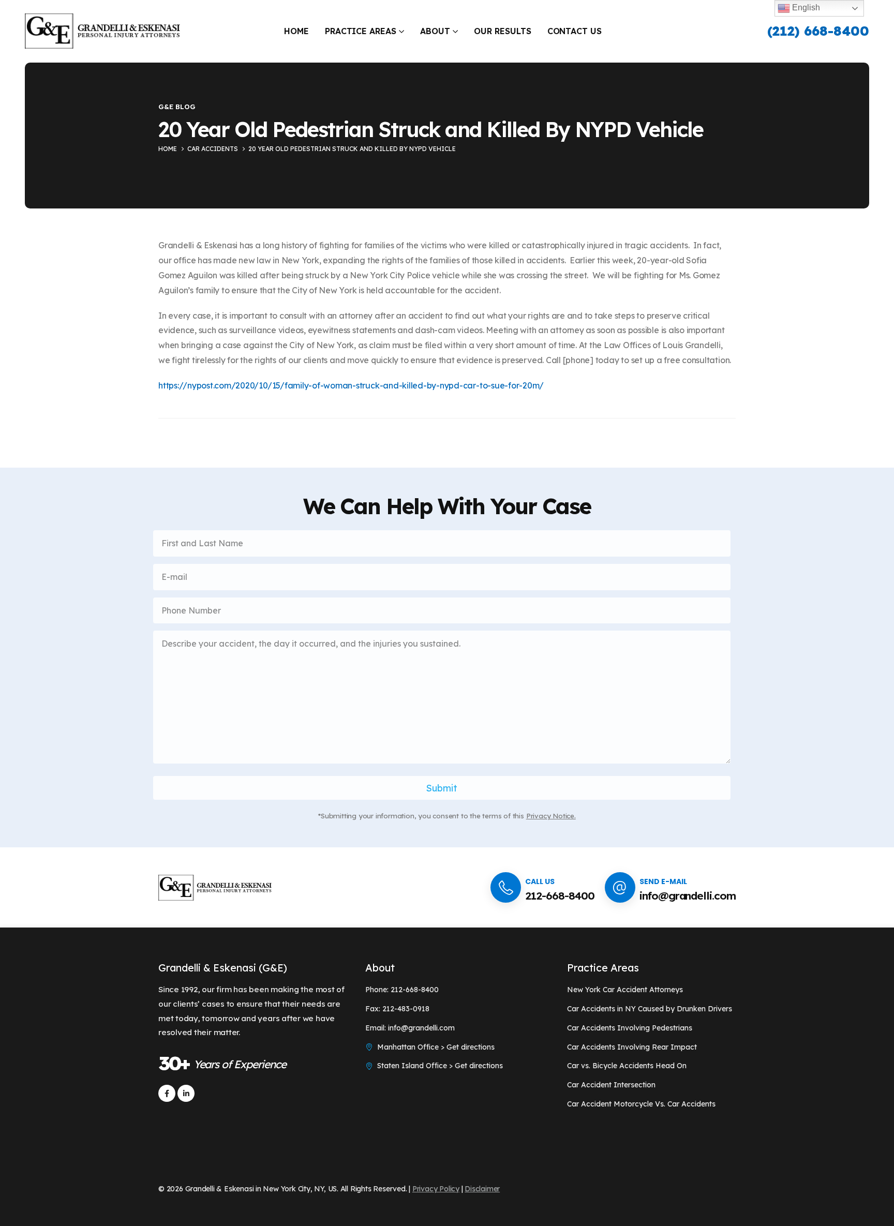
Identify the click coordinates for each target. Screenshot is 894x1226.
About (435, 31)
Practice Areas (361, 31)
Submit (441, 788)
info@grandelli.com (687, 895)
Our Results (502, 31)
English (805, 7)
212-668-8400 (559, 895)
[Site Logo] (102, 31)
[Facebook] (166, 1093)
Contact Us (574, 31)
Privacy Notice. (551, 816)
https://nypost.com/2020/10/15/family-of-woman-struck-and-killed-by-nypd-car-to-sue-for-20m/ (351, 385)
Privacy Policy (435, 1188)
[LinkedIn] (186, 1093)
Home (296, 31)
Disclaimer (482, 1188)
